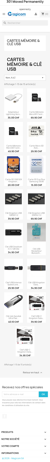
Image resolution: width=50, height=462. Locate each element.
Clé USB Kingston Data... (36, 283)
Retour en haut (33, 372)
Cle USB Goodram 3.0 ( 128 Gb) (13, 247)
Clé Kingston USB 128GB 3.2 (13, 214)
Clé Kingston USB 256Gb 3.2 (36, 214)
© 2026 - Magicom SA (13, 458)
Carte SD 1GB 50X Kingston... (13, 180)
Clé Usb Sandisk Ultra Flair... (13, 317)
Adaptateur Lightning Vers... (13, 113)
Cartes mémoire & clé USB (23, 42)
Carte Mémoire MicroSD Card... (36, 113)
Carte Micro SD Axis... (36, 146)
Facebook (4, 416)
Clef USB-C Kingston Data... (36, 317)
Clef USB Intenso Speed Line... (14, 283)
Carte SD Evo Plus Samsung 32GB (36, 180)
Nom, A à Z (25, 77)
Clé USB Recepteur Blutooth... (36, 251)
